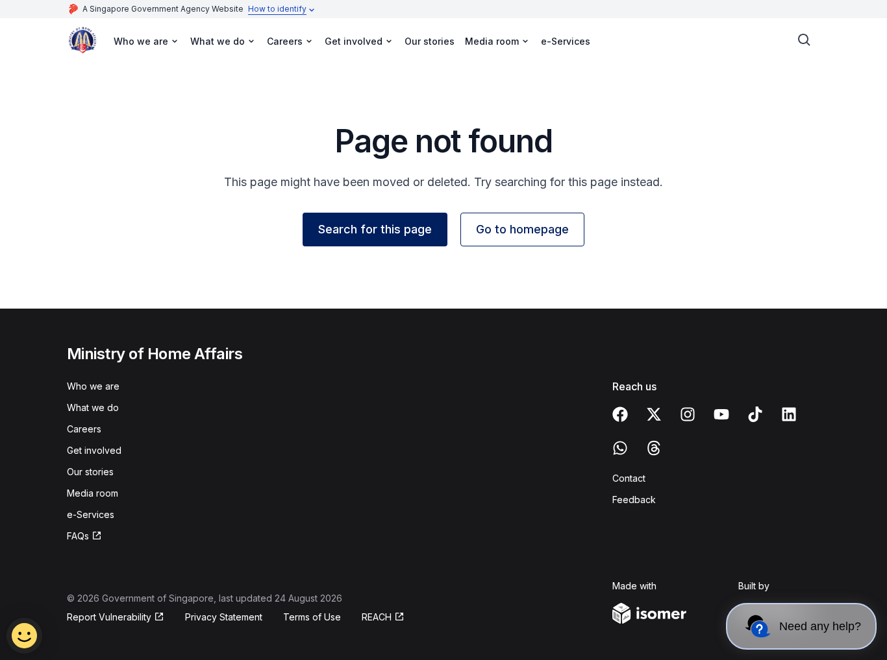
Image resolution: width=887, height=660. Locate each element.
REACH (377, 616)
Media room (92, 493)
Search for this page (375, 229)
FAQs (78, 535)
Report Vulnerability (109, 616)
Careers (84, 428)
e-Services (565, 41)
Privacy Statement (223, 616)
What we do (93, 407)
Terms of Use (312, 616)
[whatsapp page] (620, 448)
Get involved (94, 450)
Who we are (93, 386)
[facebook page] (620, 414)
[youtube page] (721, 414)
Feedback (634, 499)
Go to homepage (522, 229)
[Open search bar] (804, 40)
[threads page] (654, 448)
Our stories (430, 41)
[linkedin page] (789, 414)
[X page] (654, 414)
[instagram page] (687, 414)
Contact (628, 478)
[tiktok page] (755, 414)
